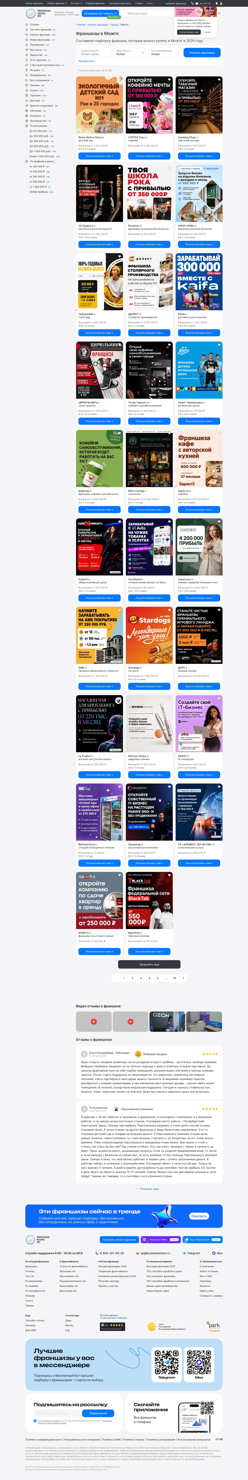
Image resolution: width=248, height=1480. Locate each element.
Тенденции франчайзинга (113, 1271)
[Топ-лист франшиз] (124, 1216)
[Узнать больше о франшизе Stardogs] (149, 635)
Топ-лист (75, 3)
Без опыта (38, 49)
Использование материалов (194, 1439)
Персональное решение (137, 1109)
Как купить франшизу (119, 3)
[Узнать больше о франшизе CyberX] (99, 546)
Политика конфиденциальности (43, 1439)
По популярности (35, 1290)
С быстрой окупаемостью (47, 65)
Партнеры (205, 1281)
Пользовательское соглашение (82, 1439)
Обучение (38, 110)
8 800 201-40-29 (112, 1253)
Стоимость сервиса (211, 1295)
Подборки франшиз (95, 3)
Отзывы (34, 24)
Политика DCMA (111, 1439)
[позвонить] (192, 3)
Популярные (39, 44)
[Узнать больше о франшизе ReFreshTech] (99, 812)
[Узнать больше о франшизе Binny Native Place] (99, 105)
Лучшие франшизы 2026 (112, 1266)
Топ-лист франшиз (42, 29)
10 (174, 978)
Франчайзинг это (69, 1276)
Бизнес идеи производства (162, 1285)
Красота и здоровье (44, 105)
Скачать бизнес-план (189, 32)
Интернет (38, 115)
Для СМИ (30, 1330)
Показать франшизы (202, 52)
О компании (207, 1266)
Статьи (138, 3)
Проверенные (40, 75)
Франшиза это (68, 1271)
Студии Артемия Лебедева (113, 1318)
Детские (37, 100)
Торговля (38, 95)
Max (220, 1253)
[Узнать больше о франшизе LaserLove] (199, 546)
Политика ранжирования (161, 1439)
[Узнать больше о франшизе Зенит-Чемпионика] (199, 370)
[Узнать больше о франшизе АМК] (99, 635)
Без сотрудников (41, 80)
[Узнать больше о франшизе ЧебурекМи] (99, 281)
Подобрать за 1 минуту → (100, 13)
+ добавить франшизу (175, 3)
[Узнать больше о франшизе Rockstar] (149, 193)
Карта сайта (207, 1290)
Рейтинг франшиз (55, 3)
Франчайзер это (69, 1285)
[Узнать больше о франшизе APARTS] (99, 900)
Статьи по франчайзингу (74, 1266)
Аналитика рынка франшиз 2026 (117, 1276)
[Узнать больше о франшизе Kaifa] (199, 281)
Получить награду (108, 1281)
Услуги (36, 90)
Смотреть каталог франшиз (119, 1239)
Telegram (193, 1253)
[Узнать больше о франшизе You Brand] (149, 546)
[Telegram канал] (203, 1239)
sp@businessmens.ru (155, 1253)
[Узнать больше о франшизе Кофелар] (99, 458)
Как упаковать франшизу (160, 1276)
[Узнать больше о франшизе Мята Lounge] (149, 458)
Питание (37, 85)
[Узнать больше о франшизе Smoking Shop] (199, 105)
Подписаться (98, 1413)
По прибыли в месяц (42, 161)
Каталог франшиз (34, 3)
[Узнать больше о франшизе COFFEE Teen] (149, 105)
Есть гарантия (40, 59)
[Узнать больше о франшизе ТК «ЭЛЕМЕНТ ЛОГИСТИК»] (199, 812)
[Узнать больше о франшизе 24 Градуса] (99, 193)
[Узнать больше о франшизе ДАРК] (199, 635)
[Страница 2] (183, 978)
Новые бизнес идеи (157, 1290)
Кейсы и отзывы (209, 1271)
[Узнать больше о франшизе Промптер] (149, 812)
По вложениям (38, 125)
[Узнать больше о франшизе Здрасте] (199, 458)
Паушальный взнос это (73, 1281)
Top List (29, 1276)
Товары (29, 1305)
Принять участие (108, 1285)
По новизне (31, 1285)
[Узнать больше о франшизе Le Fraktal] (99, 723)
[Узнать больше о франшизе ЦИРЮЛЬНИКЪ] (99, 370)
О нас (149, 3)
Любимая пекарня (155, 1054)
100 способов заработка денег (164, 1271)
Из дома (37, 70)
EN (217, 1439)
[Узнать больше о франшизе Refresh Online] (149, 723)
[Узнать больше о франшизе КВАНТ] (199, 723)
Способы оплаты (35, 1320)
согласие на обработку (52, 1420)
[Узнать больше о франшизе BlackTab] (149, 900)
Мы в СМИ (206, 1276)
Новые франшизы (42, 39)
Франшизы (31, 1266)
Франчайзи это (68, 1290)
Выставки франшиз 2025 (160, 1266)
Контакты (205, 1285)
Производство (40, 120)
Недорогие (38, 54)
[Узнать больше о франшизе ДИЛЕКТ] (149, 281)
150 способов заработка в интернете (167, 1281)
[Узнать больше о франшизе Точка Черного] (149, 370)
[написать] (197, 3)
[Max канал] (161, 1239)
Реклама (30, 1325)
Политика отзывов (133, 1439)
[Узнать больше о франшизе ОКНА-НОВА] (199, 193)
